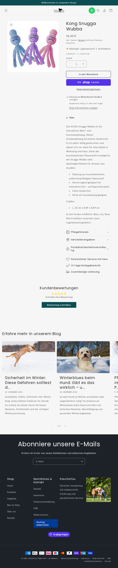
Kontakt (11, 518)
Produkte (11, 492)
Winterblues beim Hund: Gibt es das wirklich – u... (77, 382)
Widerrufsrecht (41, 515)
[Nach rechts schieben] (65, 426)
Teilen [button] (72, 117)
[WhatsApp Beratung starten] (92, 10)
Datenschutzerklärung (44, 502)
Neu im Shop (13, 505)
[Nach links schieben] (53, 426)
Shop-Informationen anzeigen (83, 108)
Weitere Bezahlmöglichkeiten (88, 89)
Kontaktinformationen (93, 561)
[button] (6, 10)
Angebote (11, 498)
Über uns (11, 511)
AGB (36, 508)
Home (10, 485)
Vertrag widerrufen (42, 523)
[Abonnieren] (81, 461)
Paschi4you (32, 558)
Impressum (39, 495)
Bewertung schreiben (59, 304)
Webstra (54, 558)
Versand (81, 40)
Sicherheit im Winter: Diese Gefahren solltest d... (28, 382)
